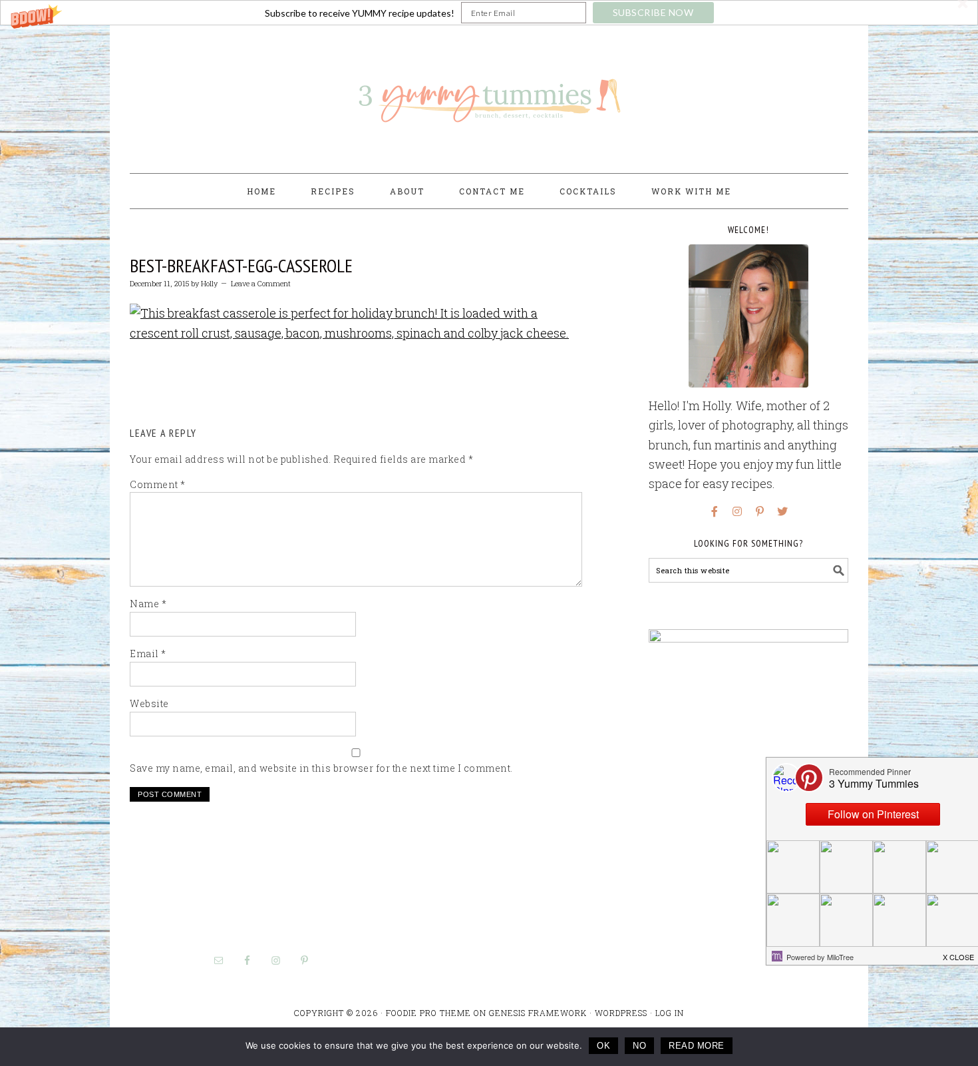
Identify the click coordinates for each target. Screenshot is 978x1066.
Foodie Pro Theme (428, 1012)
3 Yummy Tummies (489, 93)
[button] (489, 12)
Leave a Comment (261, 283)
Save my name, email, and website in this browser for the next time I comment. (321, 768)
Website (149, 703)
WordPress (621, 1012)
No (639, 1046)
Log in (669, 1012)
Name (148, 603)
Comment (158, 484)
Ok (603, 1046)
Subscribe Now (653, 12)
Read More (697, 1046)
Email (148, 653)
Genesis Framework (538, 1012)
